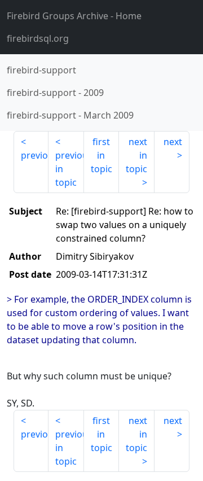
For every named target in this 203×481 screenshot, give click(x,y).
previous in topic (69, 169)
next (173, 141)
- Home (74, 16)
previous (34, 155)
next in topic (136, 155)
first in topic (101, 155)
